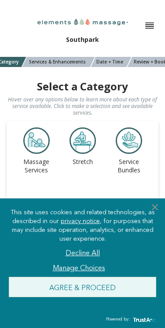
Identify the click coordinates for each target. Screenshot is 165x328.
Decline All (83, 252)
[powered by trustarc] (143, 319)
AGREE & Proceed (82, 287)
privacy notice (80, 220)
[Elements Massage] (82, 21)
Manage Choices (79, 267)
